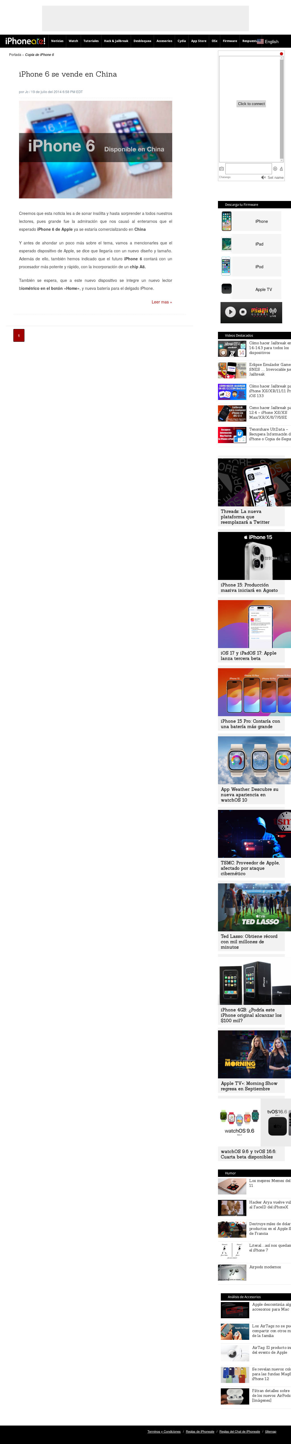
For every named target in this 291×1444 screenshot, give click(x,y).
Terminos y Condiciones (164, 1431)
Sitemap (270, 1431)
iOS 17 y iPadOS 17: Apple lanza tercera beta (249, 655)
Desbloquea (142, 41)
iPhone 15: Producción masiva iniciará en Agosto (249, 587)
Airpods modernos (265, 1267)
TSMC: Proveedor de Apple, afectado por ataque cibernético (250, 868)
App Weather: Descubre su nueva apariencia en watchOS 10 (249, 795)
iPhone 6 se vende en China (68, 74)
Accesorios (164, 41)
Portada (15, 54)
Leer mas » (162, 302)
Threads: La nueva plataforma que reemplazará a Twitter (245, 517)
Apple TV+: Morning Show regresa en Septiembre (249, 1086)
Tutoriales (91, 41)
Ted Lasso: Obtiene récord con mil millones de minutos (249, 942)
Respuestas (250, 41)
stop (243, 312)
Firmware (230, 41)
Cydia (182, 41)
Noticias (57, 41)
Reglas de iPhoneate (200, 1431)
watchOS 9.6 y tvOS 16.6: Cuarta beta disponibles (248, 1154)
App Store (198, 41)
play (230, 312)
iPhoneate (25, 40)
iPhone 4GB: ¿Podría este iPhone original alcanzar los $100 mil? (251, 1015)
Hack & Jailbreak (116, 41)
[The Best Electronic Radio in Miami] (258, 313)
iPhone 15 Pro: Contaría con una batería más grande (250, 723)
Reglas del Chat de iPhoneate (239, 1431)
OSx (214, 41)
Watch (73, 41)
